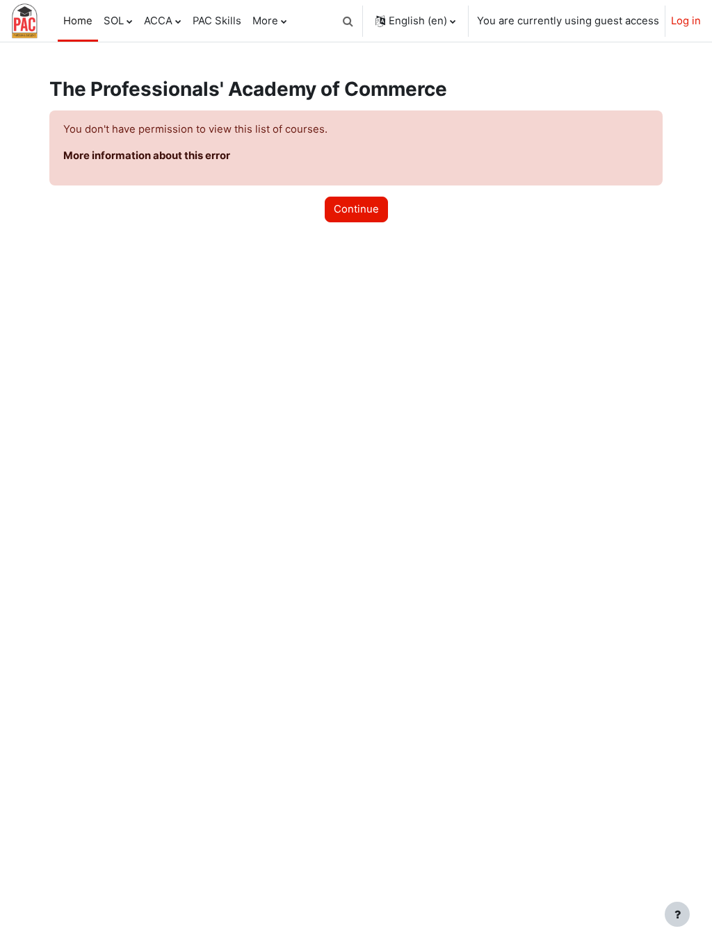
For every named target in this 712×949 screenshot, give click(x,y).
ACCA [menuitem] (158, 21)
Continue (356, 209)
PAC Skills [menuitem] (217, 21)
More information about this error (146, 155)
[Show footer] (677, 914)
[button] (347, 21)
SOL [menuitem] (114, 21)
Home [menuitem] (77, 21)
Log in (686, 21)
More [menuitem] (265, 21)
